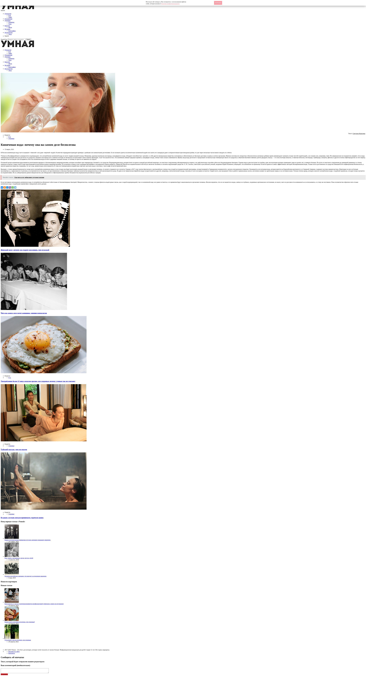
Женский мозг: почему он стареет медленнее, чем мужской (25, 250)
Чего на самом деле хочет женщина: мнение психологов (24, 313)
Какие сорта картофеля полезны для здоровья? (20, 622)
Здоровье (7, 20)
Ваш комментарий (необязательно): (15, 665)
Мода (10, 27)
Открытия (8, 13)
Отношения (8, 19)
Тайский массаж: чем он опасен (14, 450)
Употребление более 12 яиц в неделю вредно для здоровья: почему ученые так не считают (38, 381)
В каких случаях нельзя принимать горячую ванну (22, 518)
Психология (8, 32)
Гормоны (11, 22)
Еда (9, 15)
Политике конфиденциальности (170, 3)
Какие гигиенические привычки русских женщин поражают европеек (28, 540)
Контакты (11, 653)
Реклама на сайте (14, 651)
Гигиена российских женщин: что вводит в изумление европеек (25, 576)
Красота (7, 25)
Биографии (12, 31)
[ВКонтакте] (2, 187)
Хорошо (218, 3)
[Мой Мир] (7, 187)
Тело (9, 24)
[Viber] (10, 187)
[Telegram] (15, 187)
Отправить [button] (4, 674)
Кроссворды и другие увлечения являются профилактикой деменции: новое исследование (34, 604)
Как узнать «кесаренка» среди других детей (19, 558)
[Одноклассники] (4, 187)
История (7, 29)
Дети (10, 34)
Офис (10, 17)
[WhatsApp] (12, 187)
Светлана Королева (359, 133)
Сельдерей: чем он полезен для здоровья (18, 640)
